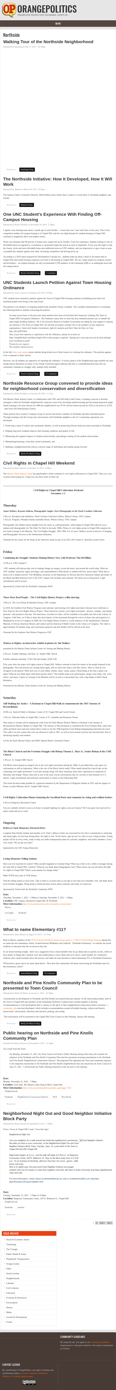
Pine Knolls (66, 1097)
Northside (22, 913)
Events (9, 1322)
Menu (58, 23)
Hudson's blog (26, 205)
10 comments (49, 973)
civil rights (9, 913)
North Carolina (12, 1273)
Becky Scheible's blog (30, 273)
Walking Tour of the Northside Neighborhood (48, 41)
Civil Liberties (12, 1288)
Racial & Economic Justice (17, 1239)
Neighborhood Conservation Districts (33, 1097)
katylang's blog (27, 169)
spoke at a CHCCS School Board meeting (83, 940)
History (8, 907)
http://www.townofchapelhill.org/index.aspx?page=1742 (47, 1088)
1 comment (50, 273)
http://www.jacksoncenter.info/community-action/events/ (47, 904)
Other (8, 1269)
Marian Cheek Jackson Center (19, 474)
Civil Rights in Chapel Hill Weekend (39, 463)
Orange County (12, 1264)
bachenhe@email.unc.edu (55, 1179)
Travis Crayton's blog (29, 374)
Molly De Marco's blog (30, 454)
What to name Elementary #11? (34, 929)
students (21, 1207)
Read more (12, 169)
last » (109, 1223)
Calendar (10, 1283)
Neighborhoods (11, 1091)
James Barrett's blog (29, 973)
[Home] (39, 17)
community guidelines (100, 1342)
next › (102, 1223)
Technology (11, 1244)
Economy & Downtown (16, 1298)
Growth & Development (16, 1317)
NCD (55, 1097)
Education (10, 1293)
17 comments (51, 374)
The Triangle (12, 1249)
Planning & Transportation (17, 1259)
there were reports (20, 352)
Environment (12, 1303)
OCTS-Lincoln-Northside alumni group (48, 940)
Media (9, 1312)
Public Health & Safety (16, 1254)
